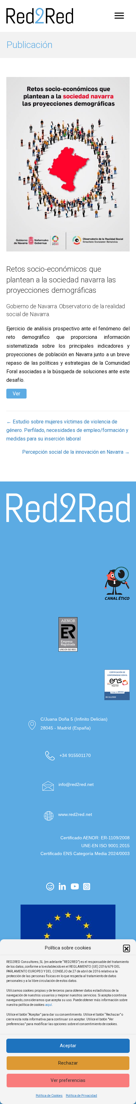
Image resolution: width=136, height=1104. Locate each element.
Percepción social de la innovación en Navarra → (76, 452)
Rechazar (68, 1063)
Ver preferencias (68, 1080)
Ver (16, 394)
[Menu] (119, 15)
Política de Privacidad (81, 1095)
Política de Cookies (49, 1095)
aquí (48, 1005)
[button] (126, 948)
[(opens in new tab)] (68, 543)
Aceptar (68, 1045)
